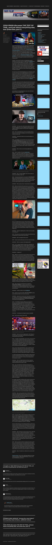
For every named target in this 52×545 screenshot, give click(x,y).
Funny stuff (39, 37)
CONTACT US (47, 6)
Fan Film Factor (5, 541)
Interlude (39, 38)
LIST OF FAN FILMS (24, 6)
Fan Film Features (40, 36)
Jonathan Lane (9, 502)
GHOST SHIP (27, 152)
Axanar (39, 32)
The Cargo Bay (40, 41)
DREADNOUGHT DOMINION (25, 54)
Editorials (39, 35)
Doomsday (4, 38)
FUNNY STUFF (31, 6)
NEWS (12, 6)
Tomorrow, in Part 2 (15, 455)
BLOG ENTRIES (17, 6)
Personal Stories (40, 40)
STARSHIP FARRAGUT (29, 49)
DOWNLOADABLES (37, 6)
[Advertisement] (44, 73)
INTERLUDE (28, 290)
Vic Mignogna (6, 42)
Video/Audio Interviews (41, 42)
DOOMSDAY (31, 61)
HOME (9, 6)
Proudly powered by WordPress (12, 541)
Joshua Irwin (8, 38)
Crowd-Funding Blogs (41, 34)
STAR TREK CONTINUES (16, 50)
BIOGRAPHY (42, 6)
